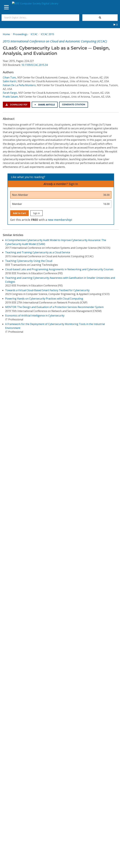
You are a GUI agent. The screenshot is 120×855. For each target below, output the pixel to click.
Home (6, 34)
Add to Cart (19, 213)
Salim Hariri (9, 81)
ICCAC (34, 34)
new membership (59, 220)
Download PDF (18, 104)
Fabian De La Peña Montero (19, 85)
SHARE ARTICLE (46, 104)
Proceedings (20, 34)
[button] (115, 25)
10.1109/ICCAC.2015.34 (34, 65)
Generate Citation (73, 104)
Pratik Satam (10, 96)
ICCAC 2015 (47, 34)
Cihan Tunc (9, 77)
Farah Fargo (10, 92)
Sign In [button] (73, 184)
